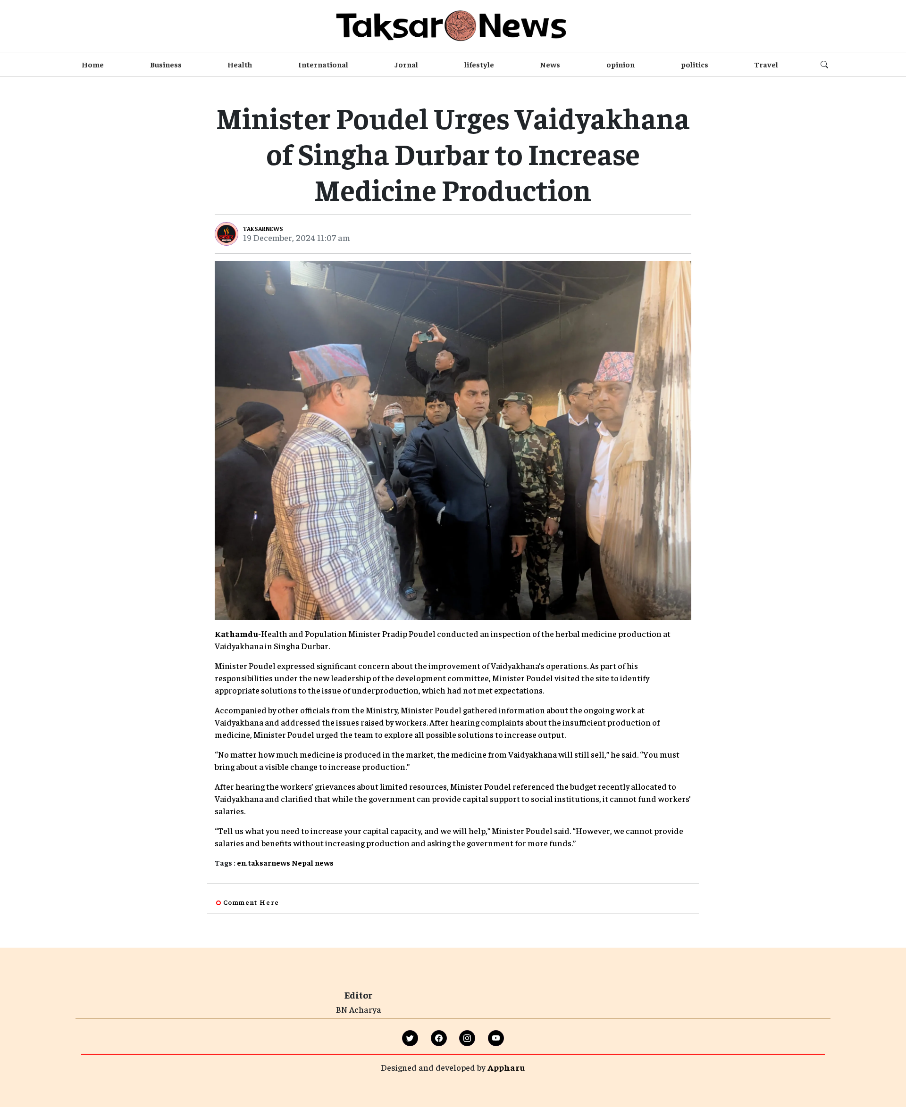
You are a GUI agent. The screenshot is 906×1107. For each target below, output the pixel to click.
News (550, 64)
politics (694, 64)
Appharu (506, 1067)
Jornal (406, 64)
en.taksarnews (263, 862)
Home (93, 64)
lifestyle (479, 64)
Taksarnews (263, 228)
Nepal (302, 862)
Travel (766, 64)
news (324, 862)
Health (239, 64)
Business (166, 64)
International (323, 64)
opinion (620, 64)
